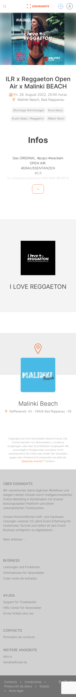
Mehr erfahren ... (14, 539)
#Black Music (56, 118)
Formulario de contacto (19, 637)
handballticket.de (15, 662)
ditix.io (7, 656)
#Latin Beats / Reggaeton (28, 118)
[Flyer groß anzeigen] (38, 39)
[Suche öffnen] (4, 6)
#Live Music (55, 110)
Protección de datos (18, 686)
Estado (44, 686)
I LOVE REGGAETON (38, 286)
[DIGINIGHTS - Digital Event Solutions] (38, 6)
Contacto (11, 682)
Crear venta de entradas (20, 578)
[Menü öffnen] (60, 6)
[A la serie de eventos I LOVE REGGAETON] (38, 258)
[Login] (69, 6)
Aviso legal (16, 690)
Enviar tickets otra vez (18, 613)
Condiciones (33, 682)
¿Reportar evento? (32, 461)
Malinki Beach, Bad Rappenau (40, 99)
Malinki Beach (38, 403)
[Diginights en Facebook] (59, 682)
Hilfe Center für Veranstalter (22, 607)
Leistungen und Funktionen (21, 567)
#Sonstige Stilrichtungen (28, 110)
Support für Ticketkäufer (20, 602)
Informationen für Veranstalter (23, 572)
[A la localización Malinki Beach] (38, 375)
